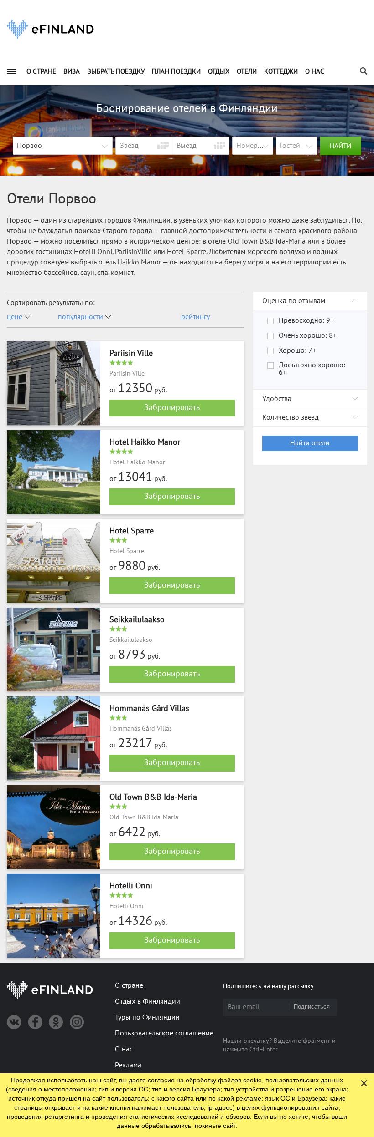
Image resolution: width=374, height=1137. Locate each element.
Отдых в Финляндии (147, 1001)
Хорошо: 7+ (297, 350)
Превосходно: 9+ (306, 320)
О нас (314, 71)
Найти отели (310, 443)
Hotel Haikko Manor (144, 442)
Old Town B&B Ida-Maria (153, 797)
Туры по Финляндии (147, 1017)
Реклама (128, 1065)
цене (14, 317)
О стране (41, 71)
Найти (340, 146)
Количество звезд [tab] (290, 417)
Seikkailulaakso (137, 619)
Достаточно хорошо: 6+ (312, 368)
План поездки (176, 71)
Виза (71, 71)
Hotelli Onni (130, 886)
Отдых (218, 71)
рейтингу (195, 317)
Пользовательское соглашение (164, 1033)
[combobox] (63, 146)
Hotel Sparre (131, 531)
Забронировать (172, 407)
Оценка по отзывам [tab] (293, 301)
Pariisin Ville (131, 353)
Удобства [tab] (276, 399)
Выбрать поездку (116, 71)
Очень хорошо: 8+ (308, 335)
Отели (247, 71)
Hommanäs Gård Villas (149, 708)
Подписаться (312, 1006)
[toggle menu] (11, 71)
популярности (80, 317)
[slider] (124, 362)
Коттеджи (281, 71)
